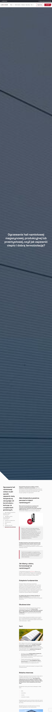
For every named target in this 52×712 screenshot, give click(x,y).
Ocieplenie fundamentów (10, 520)
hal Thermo (32, 571)
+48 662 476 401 (4, 1)
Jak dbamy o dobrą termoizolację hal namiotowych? (7, 517)
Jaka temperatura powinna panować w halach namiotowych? (9, 513)
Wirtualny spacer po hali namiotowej (45, 1)
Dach (6, 523)
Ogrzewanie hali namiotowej (10, 526)
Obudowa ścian (8, 522)
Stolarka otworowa (8, 525)
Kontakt (47, 4)
